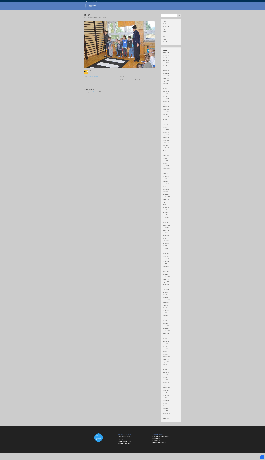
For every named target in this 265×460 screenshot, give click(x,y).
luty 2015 (165, 377)
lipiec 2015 (165, 364)
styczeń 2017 (166, 323)
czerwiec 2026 (166, 55)
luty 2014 (165, 405)
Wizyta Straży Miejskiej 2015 (93, 76)
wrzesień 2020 (166, 227)
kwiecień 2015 (166, 372)
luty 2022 (165, 186)
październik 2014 (166, 387)
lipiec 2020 (165, 233)
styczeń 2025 (166, 99)
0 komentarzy (103, 17)
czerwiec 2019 (166, 261)
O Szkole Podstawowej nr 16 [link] (125, 436)
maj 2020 (165, 238)
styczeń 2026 (166, 68)
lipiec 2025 (165, 83)
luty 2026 (165, 65)
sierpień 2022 (166, 173)
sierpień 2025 (166, 81)
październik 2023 (166, 137)
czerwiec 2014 (166, 395)
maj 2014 (165, 398)
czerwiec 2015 (166, 367)
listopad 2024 (166, 104)
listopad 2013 (165, 410)
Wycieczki (165, 41)
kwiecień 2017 (166, 315)
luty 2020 (165, 246)
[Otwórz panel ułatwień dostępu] (262, 457)
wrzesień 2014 (166, 390)
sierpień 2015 (166, 361)
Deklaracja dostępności (124, 443)
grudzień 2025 (166, 70)
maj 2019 (165, 264)
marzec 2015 (165, 374)
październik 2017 (166, 300)
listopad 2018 (166, 274)
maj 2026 (165, 57)
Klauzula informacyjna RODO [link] (125, 441)
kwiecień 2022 (166, 181)
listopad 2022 (166, 166)
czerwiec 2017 (166, 310)
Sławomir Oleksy (91, 17)
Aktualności (165, 23)
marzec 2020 (166, 243)
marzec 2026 (166, 62)
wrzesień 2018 (166, 279)
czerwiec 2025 (166, 86)
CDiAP (179, 1)
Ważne (164, 39)
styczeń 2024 (166, 129)
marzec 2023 (166, 155)
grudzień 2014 (166, 382)
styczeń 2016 (166, 349)
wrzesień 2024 (166, 109)
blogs (164, 29)
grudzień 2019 (166, 251)
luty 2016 (165, 346)
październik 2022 (167, 168)
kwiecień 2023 (166, 153)
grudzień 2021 (166, 191)
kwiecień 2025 (166, 91)
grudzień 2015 (166, 351)
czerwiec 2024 (166, 117)
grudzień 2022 (166, 163)
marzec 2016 (165, 343)
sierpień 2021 (166, 202)
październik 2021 (166, 197)
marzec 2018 (165, 292)
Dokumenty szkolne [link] (123, 438)
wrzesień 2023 (166, 140)
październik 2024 (166, 106)
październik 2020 (167, 225)
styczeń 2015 (166, 380)
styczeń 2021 (166, 217)
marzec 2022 (166, 184)
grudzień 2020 (166, 220)
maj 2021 (165, 209)
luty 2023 (165, 158)
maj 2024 (165, 119)
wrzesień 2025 (166, 78)
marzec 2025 (166, 93)
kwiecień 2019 (166, 266)
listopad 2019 (166, 253)
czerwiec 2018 (166, 284)
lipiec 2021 (165, 204)
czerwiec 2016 (166, 336)
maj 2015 (165, 369)
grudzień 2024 (166, 101)
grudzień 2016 (166, 325)
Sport (164, 36)
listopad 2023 (166, 135)
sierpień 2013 (166, 418)
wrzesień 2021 (166, 199)
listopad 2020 (166, 222)
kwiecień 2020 (166, 240)
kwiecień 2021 (166, 212)
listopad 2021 (166, 194)
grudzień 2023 (166, 132)
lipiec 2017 (165, 307)
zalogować (91, 92)
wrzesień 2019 (166, 256)
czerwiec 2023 (166, 148)
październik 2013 (166, 413)
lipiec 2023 (165, 145)
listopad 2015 (166, 354)
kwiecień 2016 (166, 341)
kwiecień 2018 (166, 289)
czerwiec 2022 (166, 176)
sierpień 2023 (166, 142)
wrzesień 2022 (166, 171)
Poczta (175, 1)
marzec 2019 (165, 269)
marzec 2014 (165, 403)
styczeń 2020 (166, 248)
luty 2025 (165, 96)
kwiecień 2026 (166, 60)
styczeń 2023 (166, 160)
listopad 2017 (166, 297)
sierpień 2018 (166, 282)
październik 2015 (166, 356)
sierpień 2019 (166, 258)
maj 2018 (165, 287)
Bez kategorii (166, 26)
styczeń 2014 (165, 408)
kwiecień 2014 (166, 400)
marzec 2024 (166, 124)
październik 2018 (166, 276)
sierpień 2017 (166, 305)
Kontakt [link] (121, 439)
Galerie (164, 31)
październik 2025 (167, 75)
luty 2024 (165, 127)
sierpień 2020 (166, 230)
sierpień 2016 (166, 333)
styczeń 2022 (166, 189)
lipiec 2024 (165, 114)
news (164, 34)
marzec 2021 (165, 215)
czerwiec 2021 (166, 207)
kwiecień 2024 (166, 122)
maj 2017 (165, 312)
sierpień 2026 (166, 52)
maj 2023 (165, 150)
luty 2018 (165, 294)
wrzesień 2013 (166, 416)
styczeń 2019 (166, 271)
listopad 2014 (165, 385)
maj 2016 (165, 338)
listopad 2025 (166, 73)
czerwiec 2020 (166, 235)
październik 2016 (166, 331)
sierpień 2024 (166, 111)
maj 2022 (165, 178)
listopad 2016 (166, 328)
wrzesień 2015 (166, 359)
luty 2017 (165, 320)
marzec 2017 (165, 318)
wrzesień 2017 (166, 302)
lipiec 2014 (165, 392)
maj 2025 (165, 88)
